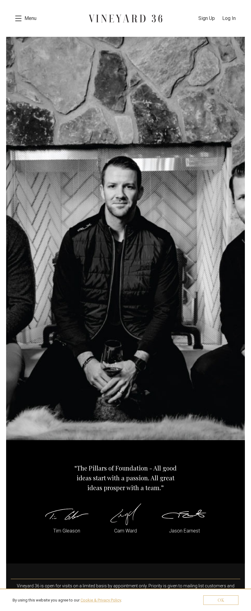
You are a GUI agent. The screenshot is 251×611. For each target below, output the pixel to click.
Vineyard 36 (125, 18)
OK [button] (221, 600)
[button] (25, 18)
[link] (101, 600)
